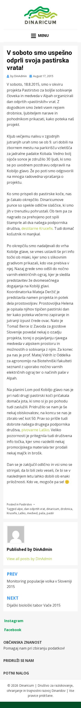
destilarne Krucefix (37, 228)
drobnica (66, 509)
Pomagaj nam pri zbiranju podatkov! (34, 648)
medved (32, 513)
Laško (22, 513)
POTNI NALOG (16, 673)
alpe (20, 509)
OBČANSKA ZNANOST (22, 642)
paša (42, 513)
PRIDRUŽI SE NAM (18, 660)
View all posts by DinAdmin (29, 558)
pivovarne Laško (35, 429)
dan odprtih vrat (34, 509)
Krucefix (12, 513)
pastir (50, 513)
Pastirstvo (25, 504)
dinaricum (52, 509)
